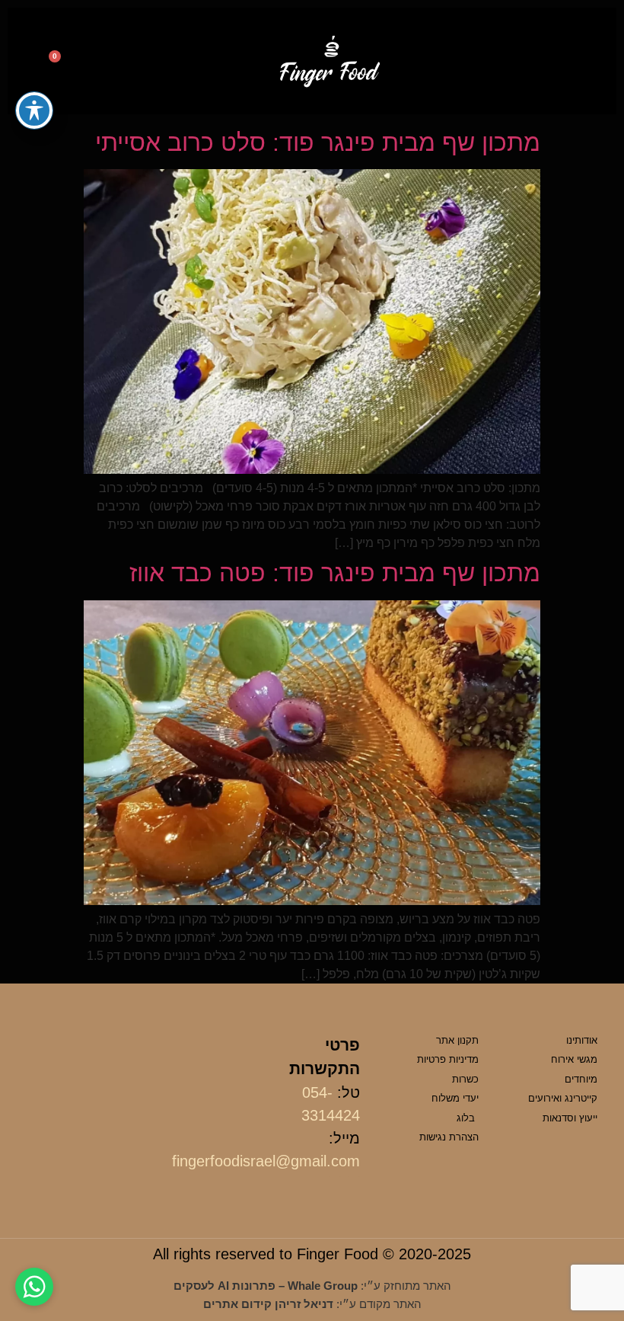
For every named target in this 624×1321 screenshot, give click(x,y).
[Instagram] (335, 1182)
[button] (579, 61)
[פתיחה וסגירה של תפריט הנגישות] (34, 110)
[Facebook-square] (354, 1182)
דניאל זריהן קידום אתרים (268, 1303)
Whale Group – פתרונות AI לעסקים (266, 1285)
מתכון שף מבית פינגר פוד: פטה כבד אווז (334, 573)
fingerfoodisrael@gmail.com (266, 1161)
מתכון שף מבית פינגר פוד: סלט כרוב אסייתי (317, 142)
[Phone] (91, 63)
